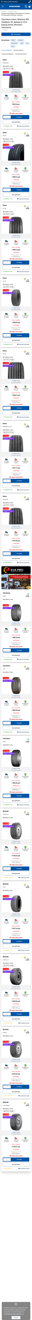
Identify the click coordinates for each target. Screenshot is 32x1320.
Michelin (20, 40)
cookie (16, 1309)
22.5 (13, 46)
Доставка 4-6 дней (24, 877)
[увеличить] (10, 117)
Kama (13, 40)
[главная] (14, 6)
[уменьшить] (4, 117)
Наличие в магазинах (24, 126)
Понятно (16, 1317)
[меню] (3, 6)
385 (22, 43)
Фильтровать (17, 34)
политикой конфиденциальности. (14, 1314)
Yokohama (14, 43)
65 (27, 43)
